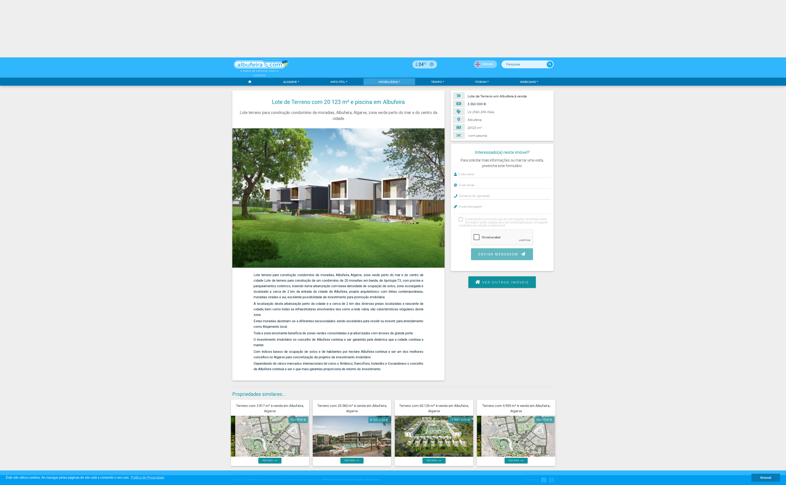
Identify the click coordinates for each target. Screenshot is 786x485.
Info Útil (337, 81)
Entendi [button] (765, 477)
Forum (481, 81)
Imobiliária (388, 81)
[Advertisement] (393, 28)
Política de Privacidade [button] (147, 477)
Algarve (290, 81)
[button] (441, 132)
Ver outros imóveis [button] (505, 282)
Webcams (528, 81)
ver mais (270, 460)
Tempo (436, 81)
